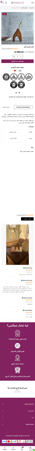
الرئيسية (32, 8)
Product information (23, 107)
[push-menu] (32, 2)
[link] (17, 351)
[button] (31, 450)
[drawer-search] (6, 3)
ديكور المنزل (24, 8)
